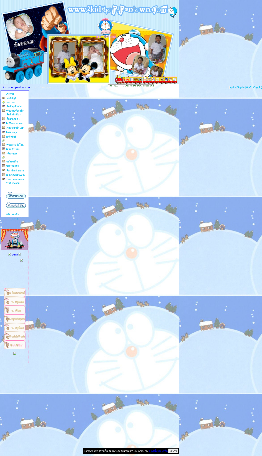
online (15, 254)
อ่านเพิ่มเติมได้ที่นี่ (158, 451)
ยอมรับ (173, 451)
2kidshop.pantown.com (17, 87)
